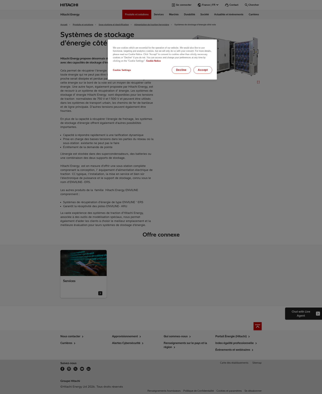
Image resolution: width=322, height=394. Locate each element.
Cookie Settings (122, 70)
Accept (203, 69)
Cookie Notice (153, 61)
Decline (181, 69)
